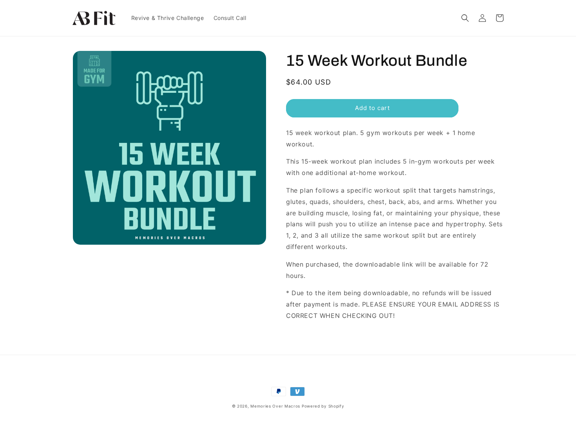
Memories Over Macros (275, 406)
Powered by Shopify (323, 406)
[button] (465, 18)
